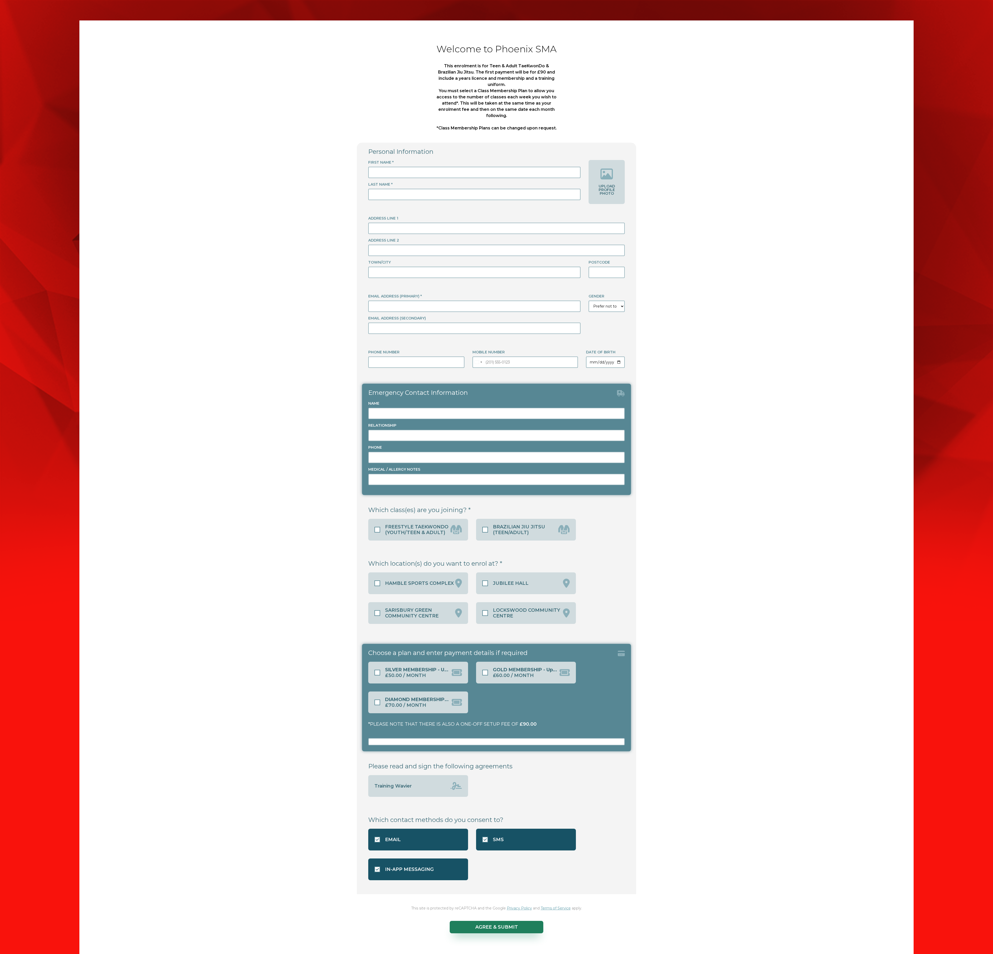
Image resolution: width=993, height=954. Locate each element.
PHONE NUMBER (384, 352)
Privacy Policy (519, 908)
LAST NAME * (380, 184)
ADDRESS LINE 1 (383, 218)
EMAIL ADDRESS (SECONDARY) (397, 318)
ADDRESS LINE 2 (383, 240)
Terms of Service (556, 908)
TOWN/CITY (379, 262)
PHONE (375, 447)
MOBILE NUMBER (488, 352)
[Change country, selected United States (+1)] (478, 362)
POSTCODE (599, 262)
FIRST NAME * (381, 162)
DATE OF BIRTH (600, 352)
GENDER (596, 296)
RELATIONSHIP (382, 425)
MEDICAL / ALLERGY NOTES (394, 469)
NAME (373, 403)
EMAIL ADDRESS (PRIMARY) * (395, 296)
